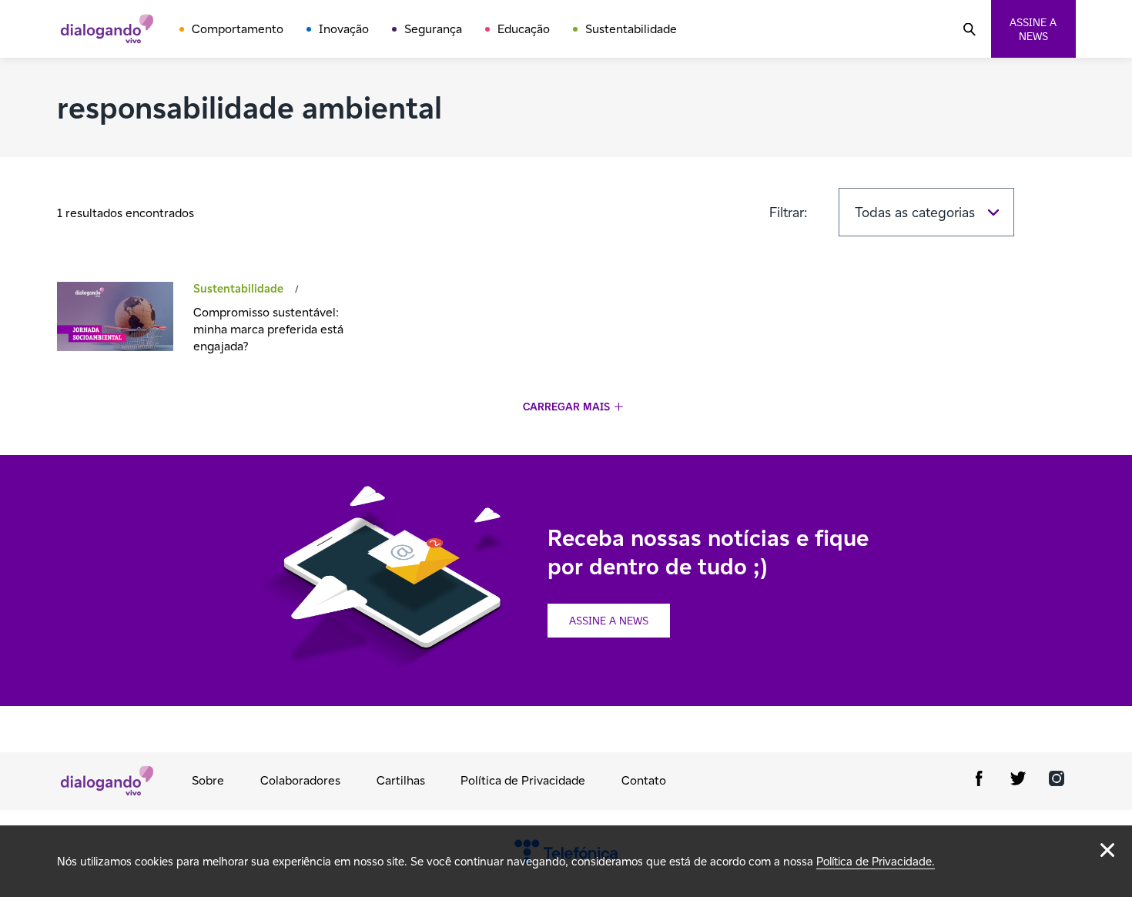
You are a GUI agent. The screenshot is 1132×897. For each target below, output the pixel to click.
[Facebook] (979, 781)
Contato (643, 780)
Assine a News (608, 621)
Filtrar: (788, 212)
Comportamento (237, 29)
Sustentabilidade (631, 29)
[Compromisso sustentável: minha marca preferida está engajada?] (115, 318)
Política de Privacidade (523, 780)
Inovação (344, 29)
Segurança (433, 29)
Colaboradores (300, 780)
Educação (523, 29)
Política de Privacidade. (875, 861)
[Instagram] (1056, 781)
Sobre (208, 780)
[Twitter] (1018, 781)
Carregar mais (566, 406)
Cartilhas (401, 780)
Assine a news (1033, 29)
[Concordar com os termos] (1107, 850)
